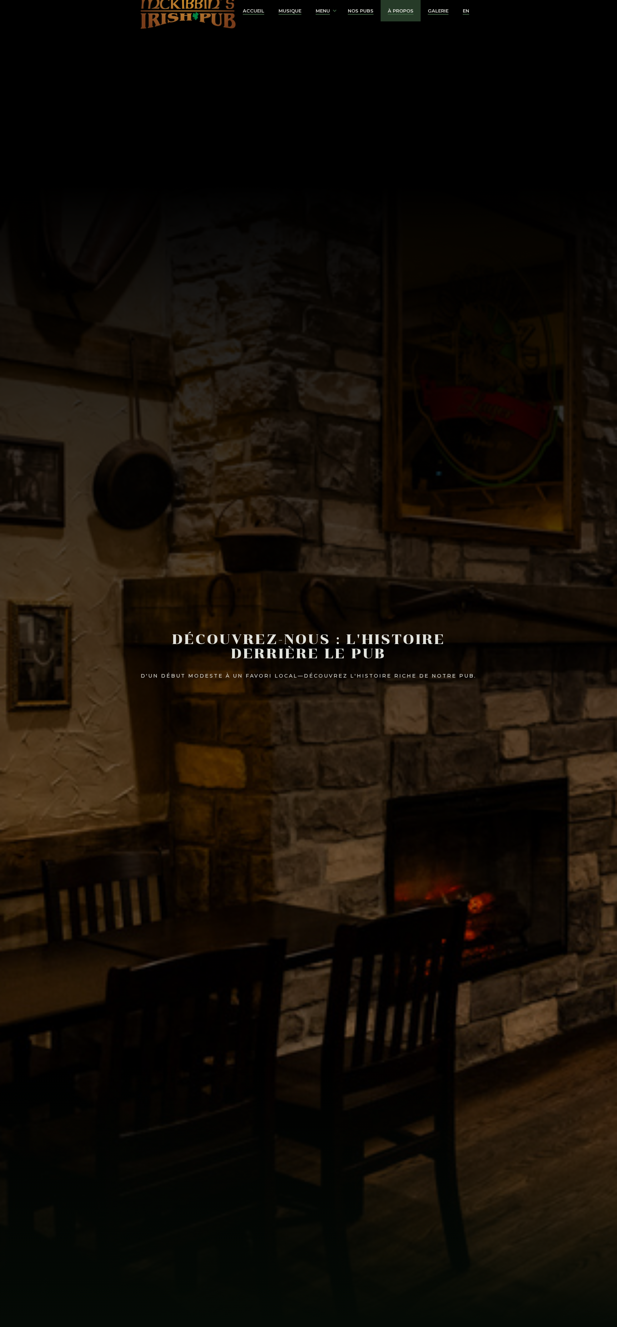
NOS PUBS (360, 11)
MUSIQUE (290, 11)
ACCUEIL (253, 11)
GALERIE (438, 11)
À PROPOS (400, 11)
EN (466, 11)
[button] (324, 10)
